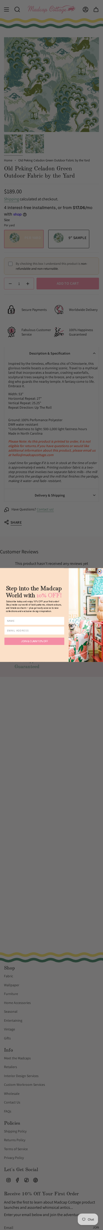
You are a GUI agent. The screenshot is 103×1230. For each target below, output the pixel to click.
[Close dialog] (99, 571)
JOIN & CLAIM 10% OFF (34, 641)
